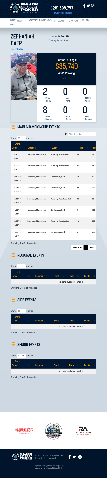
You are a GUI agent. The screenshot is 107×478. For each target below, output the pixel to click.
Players (42, 20)
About (19, 21)
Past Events (59, 21)
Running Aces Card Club (61, 199)
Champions (73, 21)
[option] (24, 431)
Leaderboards (31, 20)
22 (78, 188)
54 (78, 176)
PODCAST (13, 25)
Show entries (22, 138)
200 (93, 188)
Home (12, 20)
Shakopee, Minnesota (36, 176)
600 (93, 210)
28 (78, 165)
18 (78, 221)
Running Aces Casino (60, 154)
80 (78, 154)
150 (93, 154)
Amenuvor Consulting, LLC (48, 468)
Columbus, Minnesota (36, 154)
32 (78, 199)
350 (93, 165)
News (49, 20)
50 (93, 176)
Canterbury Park (58, 176)
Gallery (85, 20)
